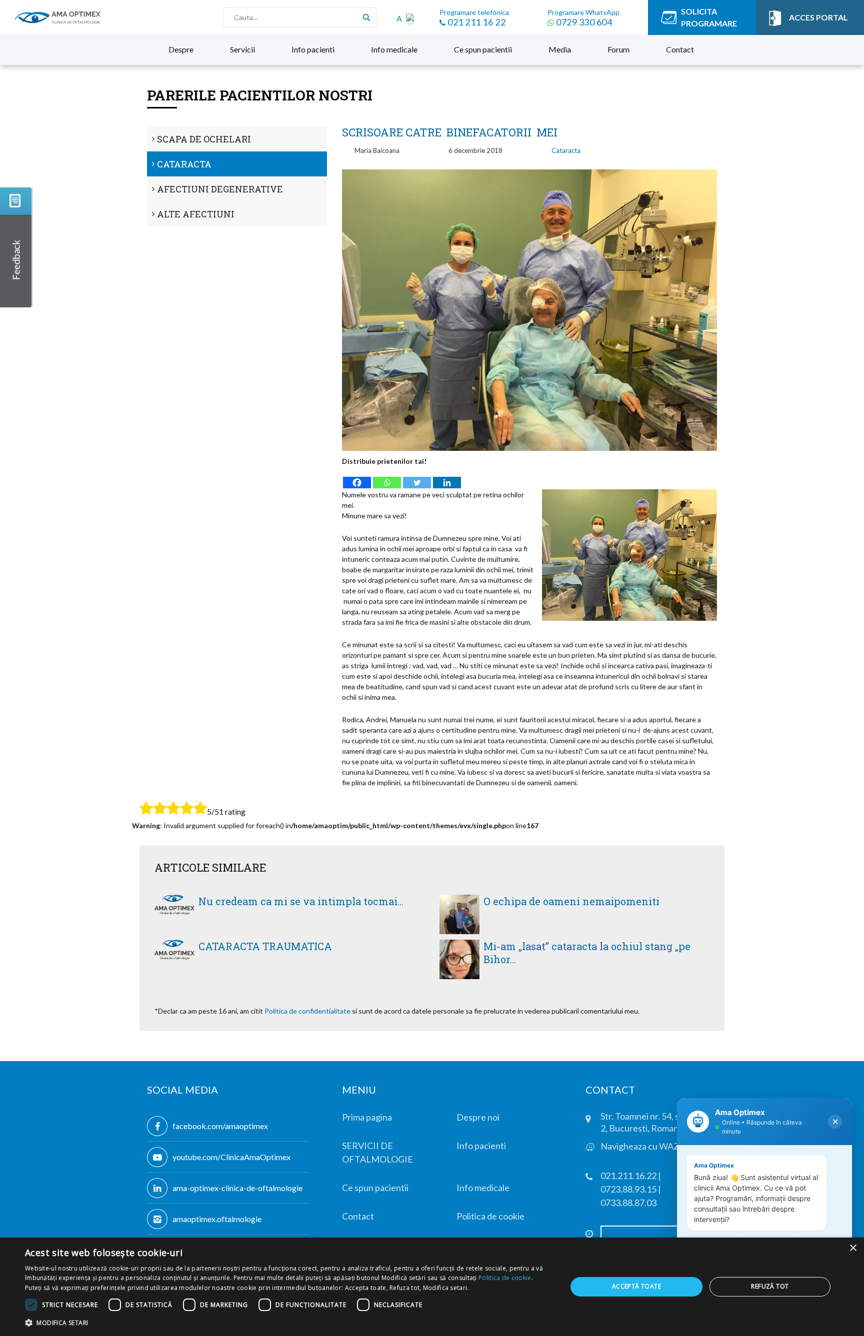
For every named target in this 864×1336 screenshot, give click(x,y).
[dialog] (432, 1287)
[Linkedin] (447, 478)
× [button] (852, 1248)
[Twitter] (417, 478)
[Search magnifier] (367, 17)
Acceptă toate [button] (636, 1286)
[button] (288, 1323)
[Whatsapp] (387, 478)
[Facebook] (357, 478)
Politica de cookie (504, 1278)
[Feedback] (16, 247)
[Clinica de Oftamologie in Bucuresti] (57, 17)
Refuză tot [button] (769, 1286)
